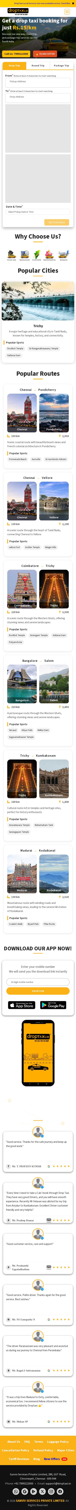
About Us (13, 1442)
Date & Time (14, 207)
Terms (38, 1442)
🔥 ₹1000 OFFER (45, 54)
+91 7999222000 (23, 1484)
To (29, 91)
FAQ (27, 1442)
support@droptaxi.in (58, 1484)
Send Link (38, 991)
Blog (36, 1459)
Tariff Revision (19, 1459)
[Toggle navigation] (67, 11)
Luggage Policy (58, 1442)
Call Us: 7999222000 (16, 54)
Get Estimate (57, 222)
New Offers (55, 1459)
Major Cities (65, 1450)
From (30, 76)
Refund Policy (43, 1450)
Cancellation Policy (15, 1450)
